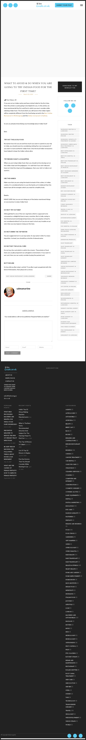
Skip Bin (68, 687)
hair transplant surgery (66, 257)
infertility (70, 590)
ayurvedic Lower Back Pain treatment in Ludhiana (69, 146)
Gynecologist (71, 547)
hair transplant (66, 243)
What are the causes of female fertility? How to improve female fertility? (10, 470)
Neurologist (70, 635)
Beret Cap (69, 427)
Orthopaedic (70, 642)
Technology (70, 701)
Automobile (70, 417)
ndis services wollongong (65, 294)
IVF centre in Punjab (68, 286)
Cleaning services (72, 471)
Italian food (70, 597)
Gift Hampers (70, 540)
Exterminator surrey (68, 217)
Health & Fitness (72, 565)
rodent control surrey (69, 308)
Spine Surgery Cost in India (68, 312)
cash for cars (71, 464)
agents (68, 409)
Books (68, 434)
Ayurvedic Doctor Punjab (67, 135)
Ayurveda (69, 420)
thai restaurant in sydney (67, 330)
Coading (69, 475)
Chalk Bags (70, 468)
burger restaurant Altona (68, 186)
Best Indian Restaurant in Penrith (69, 166)
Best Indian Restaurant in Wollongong (20, 276)
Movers (68, 625)
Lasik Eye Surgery (67, 289)
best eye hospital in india (68, 156)
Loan (67, 608)
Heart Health (71, 569)
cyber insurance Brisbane (67, 205)
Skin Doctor (70, 683)
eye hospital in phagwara (66, 222)
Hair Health (70, 555)
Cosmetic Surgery (72, 488)
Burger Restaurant (73, 444)
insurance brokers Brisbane (67, 277)
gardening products (68, 239)
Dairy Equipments (72, 495)
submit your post (64, 5)
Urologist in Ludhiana (69, 335)
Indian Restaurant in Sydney (68, 267)
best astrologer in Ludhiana (67, 151)
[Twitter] (73, 105)
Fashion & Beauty (72, 513)
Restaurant (70, 666)
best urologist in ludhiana (67, 181)
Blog (67, 431)
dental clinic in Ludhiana (67, 210)
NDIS (67, 632)
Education (70, 506)
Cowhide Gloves (72, 492)
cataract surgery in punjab (68, 195)
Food (28, 282)
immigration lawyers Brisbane (68, 262)
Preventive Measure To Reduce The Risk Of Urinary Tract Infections (10, 435)
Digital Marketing (72, 502)
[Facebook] (66, 105)
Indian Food (70, 587)
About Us (8, 375)
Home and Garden (72, 572)
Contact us (9, 381)
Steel (68, 690)
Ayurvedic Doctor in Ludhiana (68, 130)
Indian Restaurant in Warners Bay (68, 272)
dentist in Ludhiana (68, 214)
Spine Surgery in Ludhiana (67, 317)
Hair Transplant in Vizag (67, 252)
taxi (67, 697)
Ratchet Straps (71, 657)
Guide (68, 544)
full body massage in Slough (68, 235)
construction (71, 485)
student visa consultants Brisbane (68, 322)
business (69, 450)
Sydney (68, 694)
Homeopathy (70, 580)
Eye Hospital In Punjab (69, 226)
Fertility (69, 520)
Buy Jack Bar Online (68, 191)
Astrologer (70, 413)
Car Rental (70, 461)
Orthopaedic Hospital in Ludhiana (69, 304)
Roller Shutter (71, 670)
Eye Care (69, 509)
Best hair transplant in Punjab (69, 161)
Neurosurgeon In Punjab (67, 299)
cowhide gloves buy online (68, 200)
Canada (68, 454)
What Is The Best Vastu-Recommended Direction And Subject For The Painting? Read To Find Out (25, 430)
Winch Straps (71, 721)
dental (68, 499)
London (69, 611)
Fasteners (69, 516)
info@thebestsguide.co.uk (10, 397)
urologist (70, 714)
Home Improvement (73, 576)
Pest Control (71, 646)
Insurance (69, 594)
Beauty (68, 424)
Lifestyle (69, 604)
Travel (68, 710)
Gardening (70, 537)
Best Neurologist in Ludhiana (68, 176)
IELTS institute (71, 583)
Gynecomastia (71, 551)
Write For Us (10, 378)
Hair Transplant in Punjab (67, 247)
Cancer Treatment (73, 457)
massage (69, 621)
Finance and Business (73, 524)
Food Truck (70, 533)
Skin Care (69, 679)
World (68, 725)
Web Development (72, 717)
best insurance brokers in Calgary (69, 171)
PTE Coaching (71, 653)
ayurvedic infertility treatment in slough (68, 140)
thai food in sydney (68, 326)
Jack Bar (69, 601)
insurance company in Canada (69, 282)
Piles (67, 649)
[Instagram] (15, 5)
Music (68, 628)
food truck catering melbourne (68, 230)
